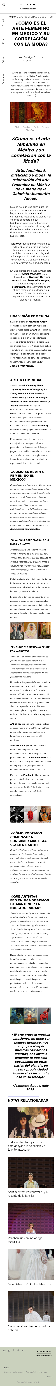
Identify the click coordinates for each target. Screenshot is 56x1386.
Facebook (27, 127)
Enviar (50, 1376)
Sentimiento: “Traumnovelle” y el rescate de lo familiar (28, 1193)
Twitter (37, 127)
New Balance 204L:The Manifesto (30, 1284)
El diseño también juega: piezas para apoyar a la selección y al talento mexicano (27, 1145)
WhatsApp (30, 130)
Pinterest (45, 127)
